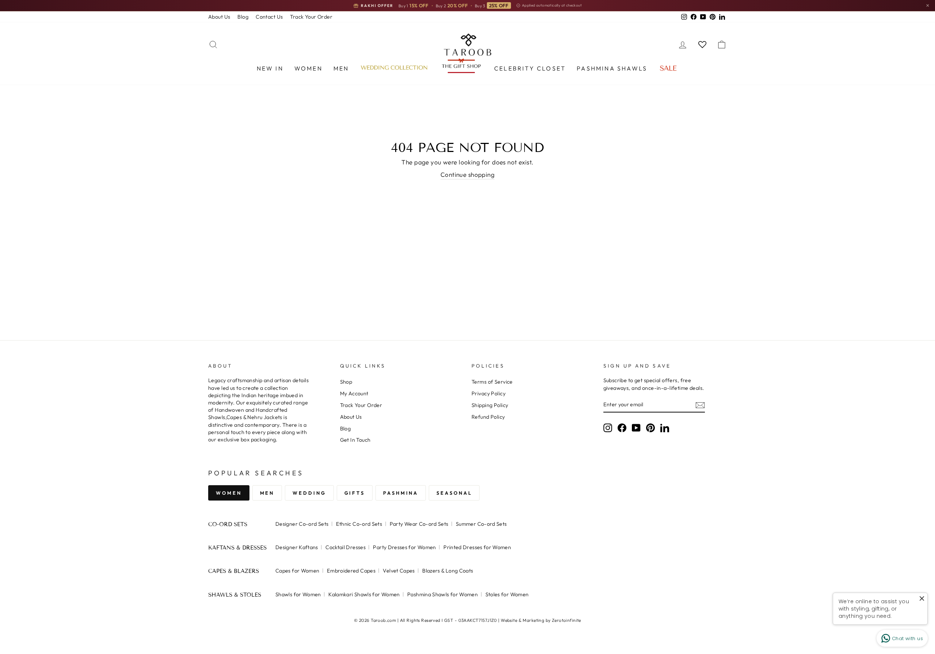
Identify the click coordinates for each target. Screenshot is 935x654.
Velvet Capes (399, 570)
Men (341, 68)
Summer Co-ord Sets (481, 524)
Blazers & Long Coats (447, 570)
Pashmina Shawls (612, 68)
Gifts (354, 493)
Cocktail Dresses (345, 547)
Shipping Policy (490, 405)
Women (308, 68)
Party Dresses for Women (404, 547)
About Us (219, 17)
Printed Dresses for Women (477, 547)
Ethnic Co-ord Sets (359, 524)
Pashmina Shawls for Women (442, 594)
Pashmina (400, 493)
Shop (346, 382)
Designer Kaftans (296, 547)
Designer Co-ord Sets (301, 524)
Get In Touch (355, 440)
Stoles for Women (507, 594)
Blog (242, 17)
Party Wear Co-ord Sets (419, 524)
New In (270, 68)
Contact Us (269, 17)
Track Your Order (311, 17)
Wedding (309, 493)
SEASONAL (454, 493)
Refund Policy (488, 417)
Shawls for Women (298, 594)
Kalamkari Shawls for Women (364, 594)
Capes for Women (297, 570)
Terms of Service (492, 382)
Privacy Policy (488, 393)
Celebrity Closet (530, 68)
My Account (354, 393)
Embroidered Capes (351, 570)
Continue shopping (467, 174)
